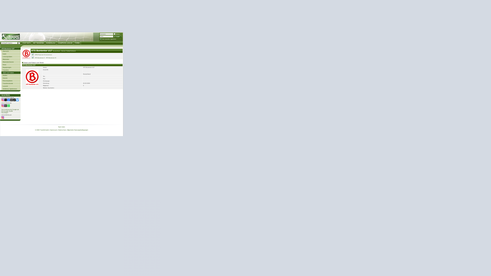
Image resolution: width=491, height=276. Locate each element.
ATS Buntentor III (51, 58)
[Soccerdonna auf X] (5, 100)
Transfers (6, 70)
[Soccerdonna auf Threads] (11, 100)
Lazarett (5, 86)
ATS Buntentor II (40, 58)
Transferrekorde (8, 83)
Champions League (65, 43)
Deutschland (57, 51)
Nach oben (61, 127)
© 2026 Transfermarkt (42, 130)
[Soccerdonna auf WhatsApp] (8, 106)
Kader (4, 54)
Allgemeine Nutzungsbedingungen (77, 130)
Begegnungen (7, 67)
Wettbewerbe (38, 43)
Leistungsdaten (7, 56)
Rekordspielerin (7, 81)
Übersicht (6, 51)
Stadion (5, 75)
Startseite (26, 43)
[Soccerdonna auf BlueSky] (17, 100)
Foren (77, 43)
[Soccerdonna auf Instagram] (2, 100)
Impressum (53, 130)
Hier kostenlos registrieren (109, 39)
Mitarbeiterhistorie (8, 62)
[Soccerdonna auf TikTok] (14, 100)
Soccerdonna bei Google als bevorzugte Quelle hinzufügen (10, 111)
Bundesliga (50, 43)
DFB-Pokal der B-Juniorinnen (43, 54)
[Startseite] (11, 37)
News (4, 64)
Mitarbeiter (6, 59)
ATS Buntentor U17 (42, 50)
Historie (5, 78)
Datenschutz (62, 130)
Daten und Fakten (8, 72)
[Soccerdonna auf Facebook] (8, 100)
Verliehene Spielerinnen (10, 89)
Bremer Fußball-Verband (68, 51)
